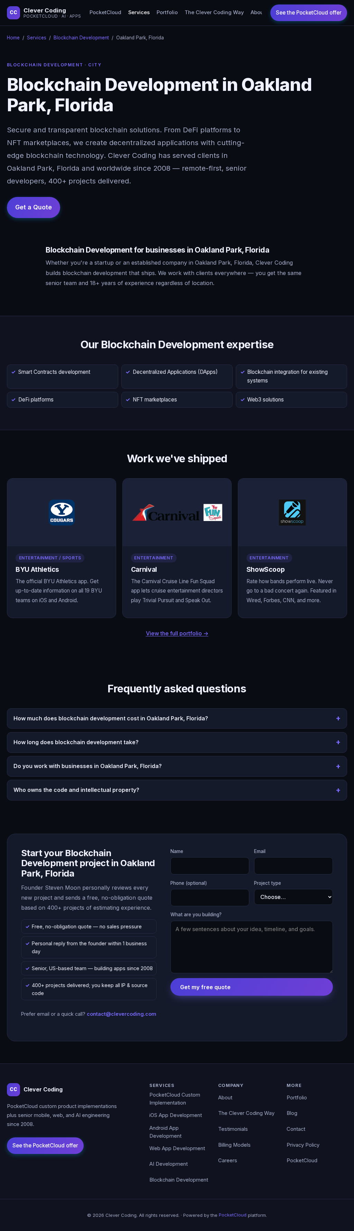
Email (260, 851)
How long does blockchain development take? (76, 742)
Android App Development (165, 1132)
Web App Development (177, 1148)
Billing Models (234, 1145)
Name (176, 851)
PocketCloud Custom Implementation (174, 1099)
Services (139, 12)
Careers (227, 1160)
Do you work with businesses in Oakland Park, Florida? (87, 766)
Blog (292, 1113)
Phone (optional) (188, 883)
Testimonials (233, 1129)
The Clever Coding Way (214, 12)
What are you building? (196, 914)
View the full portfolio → (177, 633)
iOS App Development (175, 1115)
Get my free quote (205, 987)
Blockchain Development (81, 37)
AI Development (168, 1164)
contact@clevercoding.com (121, 1014)
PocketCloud (105, 12)
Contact (296, 1129)
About (258, 12)
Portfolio (167, 12)
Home (13, 37)
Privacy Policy (303, 1145)
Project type (267, 883)
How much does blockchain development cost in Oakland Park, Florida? (110, 718)
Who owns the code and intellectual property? (76, 789)
